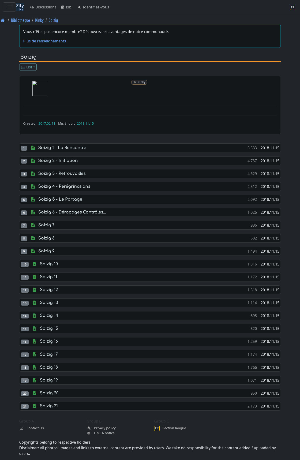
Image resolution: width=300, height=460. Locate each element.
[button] (39, 88)
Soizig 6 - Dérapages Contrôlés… (72, 212)
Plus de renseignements (44, 41)
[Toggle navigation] (9, 7)
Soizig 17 (49, 354)
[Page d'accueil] (3, 20)
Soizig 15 (49, 328)
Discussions (45, 7)
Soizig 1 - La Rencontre (62, 148)
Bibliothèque (20, 20)
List (28, 67)
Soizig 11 (48, 277)
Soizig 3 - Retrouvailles (62, 173)
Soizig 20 (49, 393)
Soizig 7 (46, 225)
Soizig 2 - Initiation (58, 160)
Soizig (53, 20)
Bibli (69, 7)
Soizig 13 (49, 302)
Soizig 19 (49, 380)
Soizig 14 (49, 315)
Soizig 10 (49, 264)
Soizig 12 (49, 290)
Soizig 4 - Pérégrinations (64, 186)
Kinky (39, 20)
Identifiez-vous (95, 7)
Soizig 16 (49, 341)
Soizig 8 (46, 238)
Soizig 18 (49, 367)
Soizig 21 (49, 406)
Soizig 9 (46, 251)
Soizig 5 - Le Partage (60, 199)
